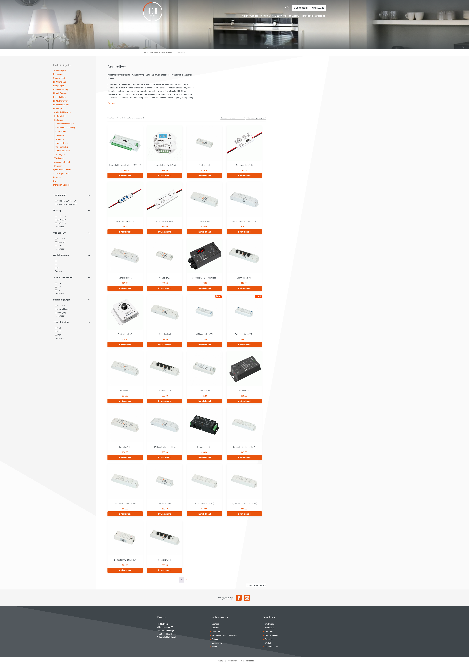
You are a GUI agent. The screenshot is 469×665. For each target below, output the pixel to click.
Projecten (269, 639)
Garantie (215, 627)
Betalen (215, 639)
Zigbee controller (62, 150)
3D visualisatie (271, 646)
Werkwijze (267, 16)
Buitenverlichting (60, 89)
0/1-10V (61, 305)
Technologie (59, 194)
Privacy (220, 660)
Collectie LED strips (62, 112)
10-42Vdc (61, 242)
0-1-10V (61, 238)
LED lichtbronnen (60, 101)
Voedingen (59, 158)
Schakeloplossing (61, 173)
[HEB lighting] (152, 11)
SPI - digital (59, 154)
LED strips (159, 52)
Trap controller (61, 143)
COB (59, 331)
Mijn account (301, 8)
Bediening (169, 52)
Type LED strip (61, 321)
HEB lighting (148, 52)
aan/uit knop (63, 309)
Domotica (294, 16)
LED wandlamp (59, 82)
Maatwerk (281, 16)
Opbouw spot (59, 78)
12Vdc (60, 245)
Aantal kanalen (61, 254)
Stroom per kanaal (63, 277)
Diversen (58, 166)
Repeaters (59, 135)
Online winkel (250, 16)
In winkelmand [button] (125, 175)
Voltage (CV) (60, 232)
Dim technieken (271, 635)
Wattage (57, 210)
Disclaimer (232, 660)
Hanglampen (58, 85)
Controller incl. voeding (65, 127)
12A (59, 283)
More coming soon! (61, 184)
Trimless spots (59, 70)
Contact (320, 16)
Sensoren (59, 139)
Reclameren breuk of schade (224, 635)
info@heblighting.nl (167, 637)
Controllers (60, 131)
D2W (59, 334)
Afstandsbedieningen (64, 123)
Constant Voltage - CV (67, 204)
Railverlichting (59, 97)
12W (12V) (61, 216)
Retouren (216, 631)
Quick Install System (62, 169)
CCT (59, 328)
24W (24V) (61, 219)
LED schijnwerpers (61, 104)
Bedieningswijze (61, 299)
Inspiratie (307, 16)
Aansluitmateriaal (62, 162)
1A (58, 290)
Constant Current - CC (66, 200)
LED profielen (60, 116)
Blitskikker (249, 660)
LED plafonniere (60, 93)
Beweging (61, 312)
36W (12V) (61, 223)
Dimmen (57, 177)
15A (59, 286)
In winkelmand (125, 570)
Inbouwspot (58, 74)
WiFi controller (61, 147)
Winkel (268, 643)
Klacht (214, 646)
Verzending (217, 643)
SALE (55, 181)
